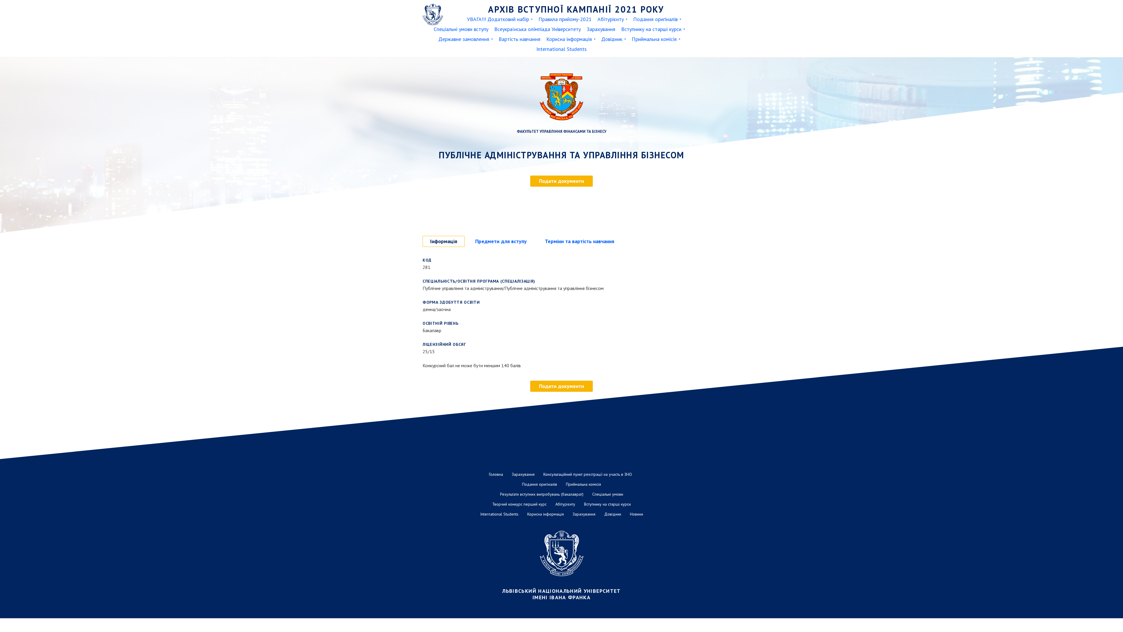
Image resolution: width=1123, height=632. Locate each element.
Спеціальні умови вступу (461, 29)
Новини (636, 514)
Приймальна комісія (654, 39)
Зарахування (601, 29)
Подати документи (561, 181)
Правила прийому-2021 (565, 19)
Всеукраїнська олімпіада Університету (537, 29)
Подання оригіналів (655, 19)
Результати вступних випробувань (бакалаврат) (541, 494)
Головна (496, 474)
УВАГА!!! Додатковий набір (498, 19)
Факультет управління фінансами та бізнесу (561, 131)
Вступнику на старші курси (651, 29)
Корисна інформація (569, 39)
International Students (561, 49)
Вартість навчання (519, 39)
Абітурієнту (610, 19)
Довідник (611, 39)
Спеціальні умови (607, 494)
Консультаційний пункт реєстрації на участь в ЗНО (587, 474)
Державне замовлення (463, 39)
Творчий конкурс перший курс (519, 504)
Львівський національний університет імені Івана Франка (561, 594)
